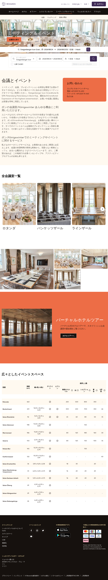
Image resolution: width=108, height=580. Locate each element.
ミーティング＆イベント (65, 11)
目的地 (4, 546)
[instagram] (37, 530)
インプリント (18, 576)
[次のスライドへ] (102, 209)
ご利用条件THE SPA (72, 576)
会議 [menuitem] (42, 17)
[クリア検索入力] (33, 59)
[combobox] (23, 59)
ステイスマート (7, 534)
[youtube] (31, 536)
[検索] (93, 59)
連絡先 (4, 543)
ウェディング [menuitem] (51, 17)
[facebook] (31, 530)
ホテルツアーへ (68, 335)
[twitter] (43, 530)
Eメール (70, 96)
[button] (27, 269)
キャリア (5, 537)
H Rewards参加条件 (32, 576)
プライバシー (6, 576)
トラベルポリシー (57, 576)
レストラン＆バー (46, 11)
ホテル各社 (45, 576)
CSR (3, 540)
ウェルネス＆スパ (84, 11)
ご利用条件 (85, 576)
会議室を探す (14, 39)
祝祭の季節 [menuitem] (63, 17)
